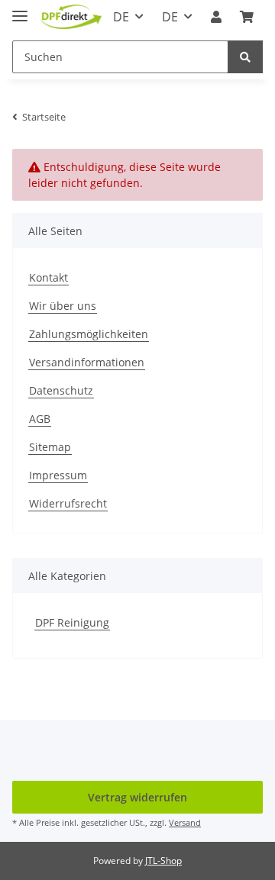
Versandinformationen (86, 362)
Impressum (58, 475)
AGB (39, 418)
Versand (185, 822)
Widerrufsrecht (68, 503)
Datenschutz (61, 390)
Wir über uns (62, 305)
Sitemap (50, 447)
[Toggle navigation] (20, 9)
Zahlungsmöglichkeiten (88, 334)
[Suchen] (245, 56)
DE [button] (121, 16)
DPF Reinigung (72, 622)
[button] (216, 17)
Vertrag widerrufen (137, 797)
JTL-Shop (163, 860)
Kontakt (48, 277)
